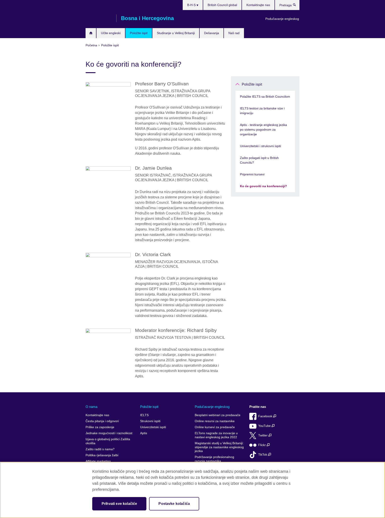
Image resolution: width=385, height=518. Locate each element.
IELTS (144, 415)
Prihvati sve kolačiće (119, 504)
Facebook (265, 416)
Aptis (143, 433)
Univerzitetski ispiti (153, 427)
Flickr (262, 445)
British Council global (222, 5)
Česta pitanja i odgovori (102, 421)
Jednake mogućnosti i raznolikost (109, 433)
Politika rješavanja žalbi (102, 455)
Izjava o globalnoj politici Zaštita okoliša (108, 441)
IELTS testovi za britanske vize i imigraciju (262, 111)
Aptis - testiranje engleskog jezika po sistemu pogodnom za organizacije (263, 129)
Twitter (263, 435)
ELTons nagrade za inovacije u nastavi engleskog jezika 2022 (216, 435)
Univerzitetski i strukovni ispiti (260, 146)
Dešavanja (211, 33)
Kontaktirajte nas (258, 5)
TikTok (263, 454)
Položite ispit (138, 33)
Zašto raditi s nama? (100, 449)
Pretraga (296, 6)
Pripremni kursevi (252, 174)
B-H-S (192, 5)
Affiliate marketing (98, 461)
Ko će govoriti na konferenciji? (263, 186)
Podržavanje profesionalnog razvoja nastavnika (214, 459)
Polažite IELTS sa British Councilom (265, 96)
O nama (91, 407)
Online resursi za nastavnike (215, 421)
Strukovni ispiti (150, 421)
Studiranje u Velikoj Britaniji (176, 33)
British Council (99, 18)
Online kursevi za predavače (215, 427)
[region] (192, 490)
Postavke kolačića (174, 504)
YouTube (265, 426)
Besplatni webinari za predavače (217, 415)
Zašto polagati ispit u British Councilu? (259, 160)
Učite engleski (111, 33)
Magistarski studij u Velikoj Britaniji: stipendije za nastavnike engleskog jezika (219, 447)
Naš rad (234, 33)
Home (91, 33)
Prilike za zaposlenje (100, 427)
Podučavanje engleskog (282, 19)
